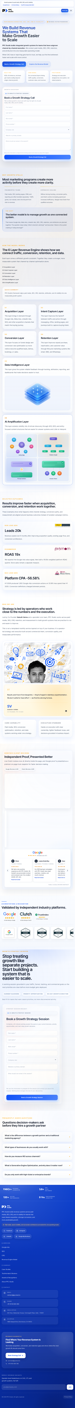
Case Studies (6, 1269)
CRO (3, 1255)
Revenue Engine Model (9, 1259)
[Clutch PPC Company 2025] (58, 933)
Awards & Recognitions (9, 1278)
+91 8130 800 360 (13, 1304)
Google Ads (5, 1247)
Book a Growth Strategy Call (14, 64)
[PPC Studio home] (31, 10)
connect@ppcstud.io (13, 1295)
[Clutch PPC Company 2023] (25, 933)
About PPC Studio (7, 1282)
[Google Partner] (9, 933)
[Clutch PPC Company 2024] (42, 933)
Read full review (15, 879)
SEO (3, 1251)
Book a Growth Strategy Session (32, 1097)
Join (70, 1387)
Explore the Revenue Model (38, 64)
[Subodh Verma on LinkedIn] (66, 711)
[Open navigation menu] (71, 10)
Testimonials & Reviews (9, 1273)
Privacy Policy (68, 1397)
